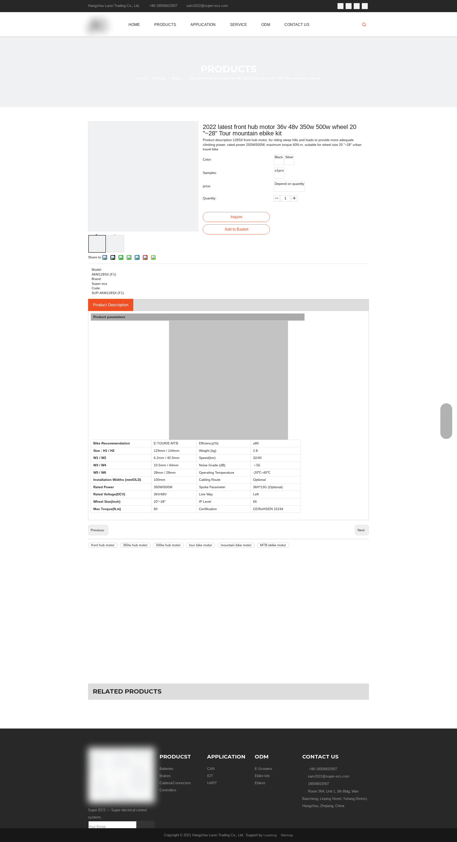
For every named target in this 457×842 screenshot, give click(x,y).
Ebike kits (262, 776)
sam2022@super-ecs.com (328, 776)
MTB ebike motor (273, 545)
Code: (96, 288)
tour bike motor (200, 545)
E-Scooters (263, 769)
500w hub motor (168, 545)
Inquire (236, 217)
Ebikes (260, 783)
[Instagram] (365, 6)
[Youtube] (357, 6)
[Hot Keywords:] (364, 24)
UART (212, 783)
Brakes (165, 776)
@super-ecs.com (214, 6)
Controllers (167, 790)
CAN (211, 769)
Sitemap (287, 835)
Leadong (270, 835)
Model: (97, 269)
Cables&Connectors (175, 783)
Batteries (166, 769)
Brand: (97, 279)
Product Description (110, 305)
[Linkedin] (349, 6)
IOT (210, 776)
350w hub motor (135, 545)
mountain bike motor (236, 545)
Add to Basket (236, 229)
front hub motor (102, 545)
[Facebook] (340, 6)
